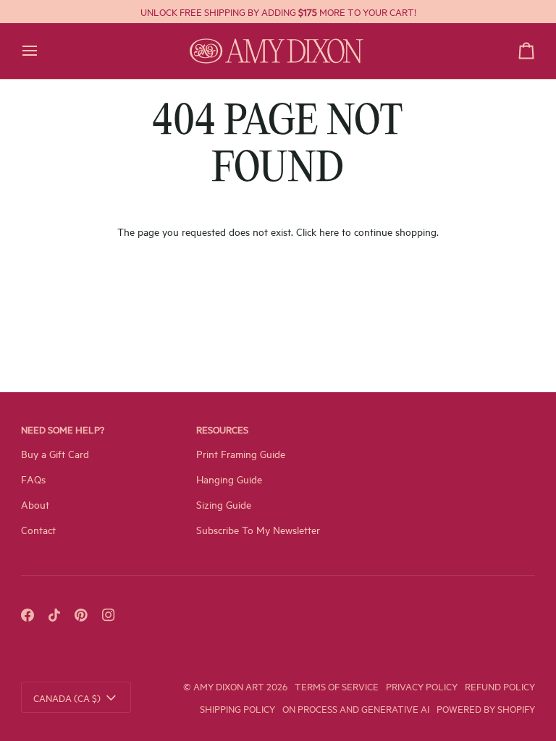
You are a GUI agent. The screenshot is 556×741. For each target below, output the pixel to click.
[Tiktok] (54, 615)
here (329, 231)
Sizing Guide (223, 504)
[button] (453, 424)
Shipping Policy (237, 708)
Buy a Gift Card (55, 453)
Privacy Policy (422, 686)
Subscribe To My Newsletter (258, 529)
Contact (38, 529)
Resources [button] (222, 429)
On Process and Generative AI (355, 708)
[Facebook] (27, 615)
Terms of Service (337, 686)
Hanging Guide (229, 479)
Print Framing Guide (240, 453)
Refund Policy (500, 686)
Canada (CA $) (67, 697)
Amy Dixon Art (229, 686)
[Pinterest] (81, 615)
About (35, 504)
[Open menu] (42, 51)
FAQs (33, 479)
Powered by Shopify (486, 708)
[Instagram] (108, 615)
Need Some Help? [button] (62, 429)
